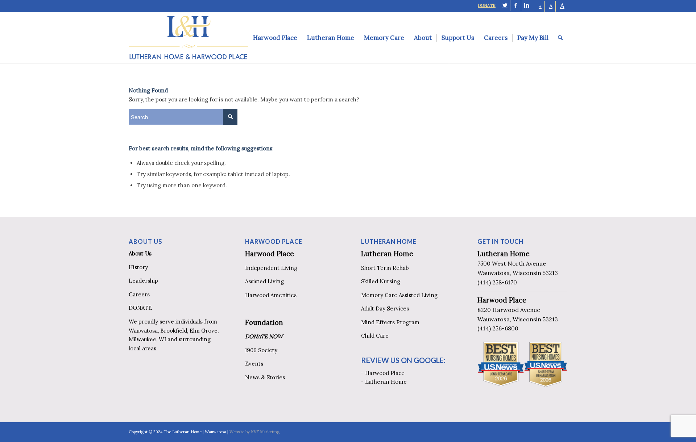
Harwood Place (269, 253)
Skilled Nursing (380, 281)
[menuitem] (275, 37)
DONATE (487, 5)
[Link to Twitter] (505, 5)
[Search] (560, 37)
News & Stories (265, 377)
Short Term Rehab (385, 267)
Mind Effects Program (390, 322)
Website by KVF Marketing (254, 431)
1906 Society (261, 350)
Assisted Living (264, 281)
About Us (140, 253)
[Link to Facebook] (515, 5)
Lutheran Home (387, 253)
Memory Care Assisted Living (399, 295)
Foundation (264, 322)
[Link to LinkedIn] (526, 5)
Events (254, 363)
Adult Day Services (385, 308)
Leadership (143, 280)
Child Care (375, 335)
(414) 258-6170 (497, 282)
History (138, 267)
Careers (139, 294)
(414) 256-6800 (497, 328)
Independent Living (271, 267)
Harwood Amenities (271, 295)
